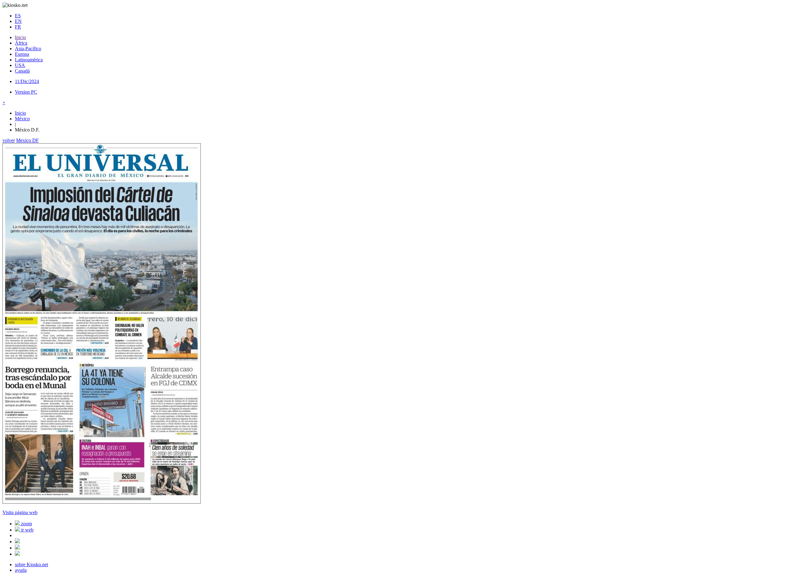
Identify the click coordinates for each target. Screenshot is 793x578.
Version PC (26, 92)
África (21, 43)
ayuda (21, 570)
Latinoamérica (29, 59)
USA (20, 65)
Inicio (20, 37)
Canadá (22, 70)
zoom (26, 523)
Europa (22, 54)
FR (18, 26)
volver (8, 140)
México (22, 118)
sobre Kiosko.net (31, 564)
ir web (26, 529)
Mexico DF (27, 140)
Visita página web (19, 512)
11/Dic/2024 (27, 81)
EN (18, 21)
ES (18, 15)
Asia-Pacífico (28, 48)
